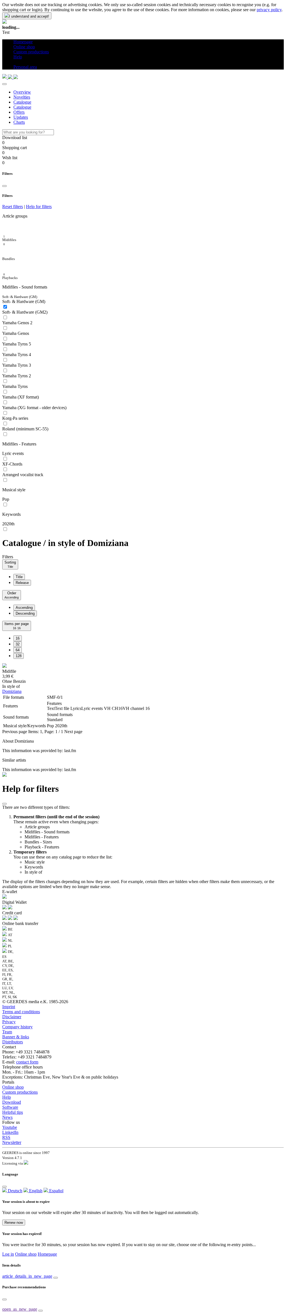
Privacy (9, 1021)
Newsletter (11, 1142)
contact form (27, 1062)
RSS (6, 1137)
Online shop (13, 1087)
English (35, 1190)
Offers (19, 112)
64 (18, 650)
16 (18, 638)
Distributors (12, 1041)
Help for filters (39, 206)
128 (19, 656)
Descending (25, 613)
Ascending (24, 607)
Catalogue (22, 102)
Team (7, 1031)
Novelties (21, 97)
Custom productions (20, 1092)
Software (10, 1107)
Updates (20, 117)
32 (18, 644)
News (7, 1117)
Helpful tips (12, 1112)
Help (6, 1097)
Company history (17, 1026)
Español (55, 1190)
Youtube (9, 1127)
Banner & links (15, 1036)
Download (11, 1102)
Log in (8, 1254)
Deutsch (14, 1190)
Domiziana (12, 691)
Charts (19, 122)
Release (22, 583)
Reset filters (12, 206)
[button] (15, 61)
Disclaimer (11, 1016)
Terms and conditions (21, 1011)
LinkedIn (10, 1132)
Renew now (13, 1222)
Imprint (8, 1006)
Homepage (47, 1254)
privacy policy (269, 9)
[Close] (4, 84)
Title (19, 577)
